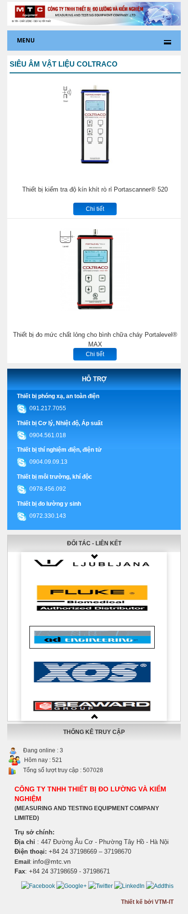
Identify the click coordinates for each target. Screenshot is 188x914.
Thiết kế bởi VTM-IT (147, 902)
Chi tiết (95, 209)
